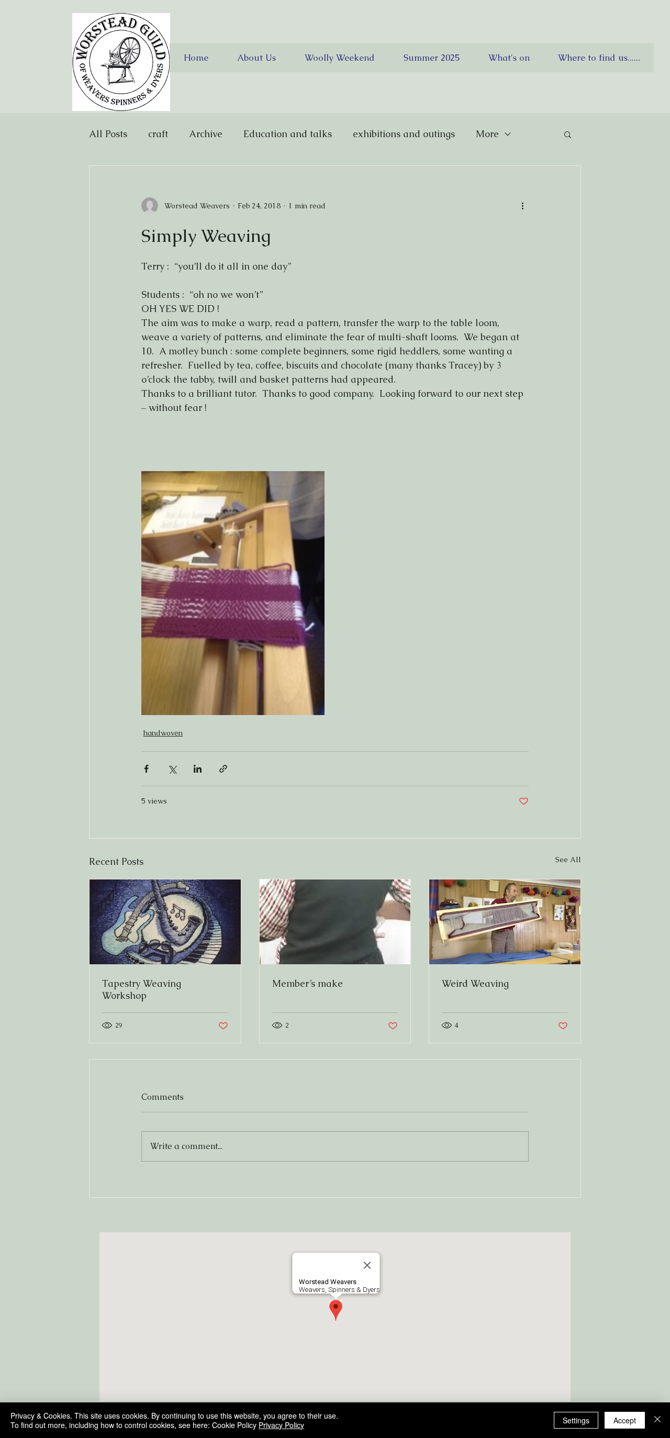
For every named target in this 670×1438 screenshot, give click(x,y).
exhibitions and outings (404, 134)
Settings (576, 1420)
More (487, 134)
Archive (205, 134)
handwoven (163, 733)
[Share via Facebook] (146, 769)
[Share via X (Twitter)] (172, 769)
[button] (568, 134)
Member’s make (307, 983)
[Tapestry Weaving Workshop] (165, 921)
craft (158, 134)
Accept (624, 1420)
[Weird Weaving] (504, 921)
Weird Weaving (475, 983)
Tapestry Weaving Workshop (141, 989)
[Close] (657, 1420)
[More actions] (522, 205)
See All (568, 859)
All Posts (108, 134)
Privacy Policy (281, 1425)
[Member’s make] (335, 921)
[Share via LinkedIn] (198, 769)
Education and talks (287, 134)
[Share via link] (223, 769)
